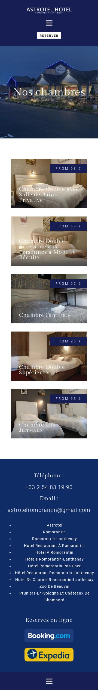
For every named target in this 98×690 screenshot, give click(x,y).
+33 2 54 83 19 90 (49, 487)
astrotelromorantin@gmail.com (49, 510)
